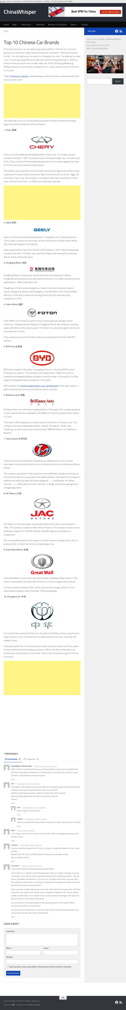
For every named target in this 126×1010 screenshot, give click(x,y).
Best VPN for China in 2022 (98, 45)
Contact (84, 24)
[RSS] (120, 31)
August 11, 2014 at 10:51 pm (32, 866)
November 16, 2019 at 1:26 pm (36, 819)
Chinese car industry (19, 76)
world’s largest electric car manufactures (39, 386)
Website (9, 957)
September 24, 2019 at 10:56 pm (28, 784)
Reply (13, 779)
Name (9, 948)
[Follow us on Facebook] (116, 31)
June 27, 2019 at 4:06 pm (26, 830)
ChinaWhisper (20, 12)
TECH (6, 31)
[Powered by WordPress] (13, 1005)
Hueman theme (34, 1005)
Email (46, 948)
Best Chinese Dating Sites (97, 48)
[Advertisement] (42, 101)
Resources (26, 24)
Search (118, 81)
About (73, 24)
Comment (10, 931)
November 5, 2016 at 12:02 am (31, 845)
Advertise (40, 24)
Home (6, 24)
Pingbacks (32, 759)
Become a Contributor (57, 24)
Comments (14, 759)
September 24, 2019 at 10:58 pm (34, 808)
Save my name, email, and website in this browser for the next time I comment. (40, 967)
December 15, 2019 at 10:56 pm (46, 766)
